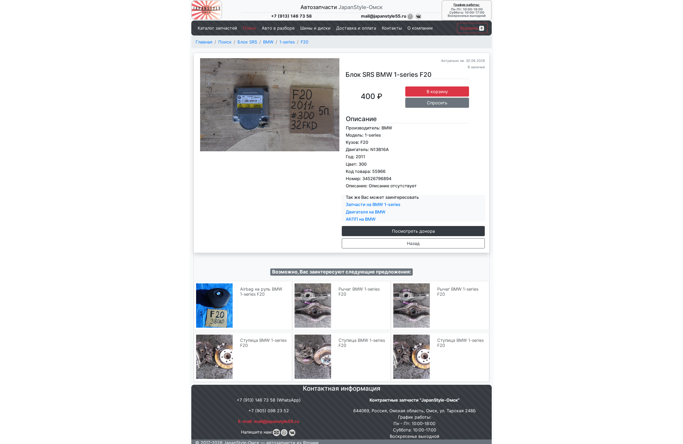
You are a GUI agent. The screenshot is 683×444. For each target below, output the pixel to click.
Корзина (471, 28)
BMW (268, 42)
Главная (204, 42)
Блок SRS (247, 42)
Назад (413, 243)
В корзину (437, 91)
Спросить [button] (437, 102)
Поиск (225, 42)
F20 (304, 42)
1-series (287, 42)
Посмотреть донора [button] (413, 231)
